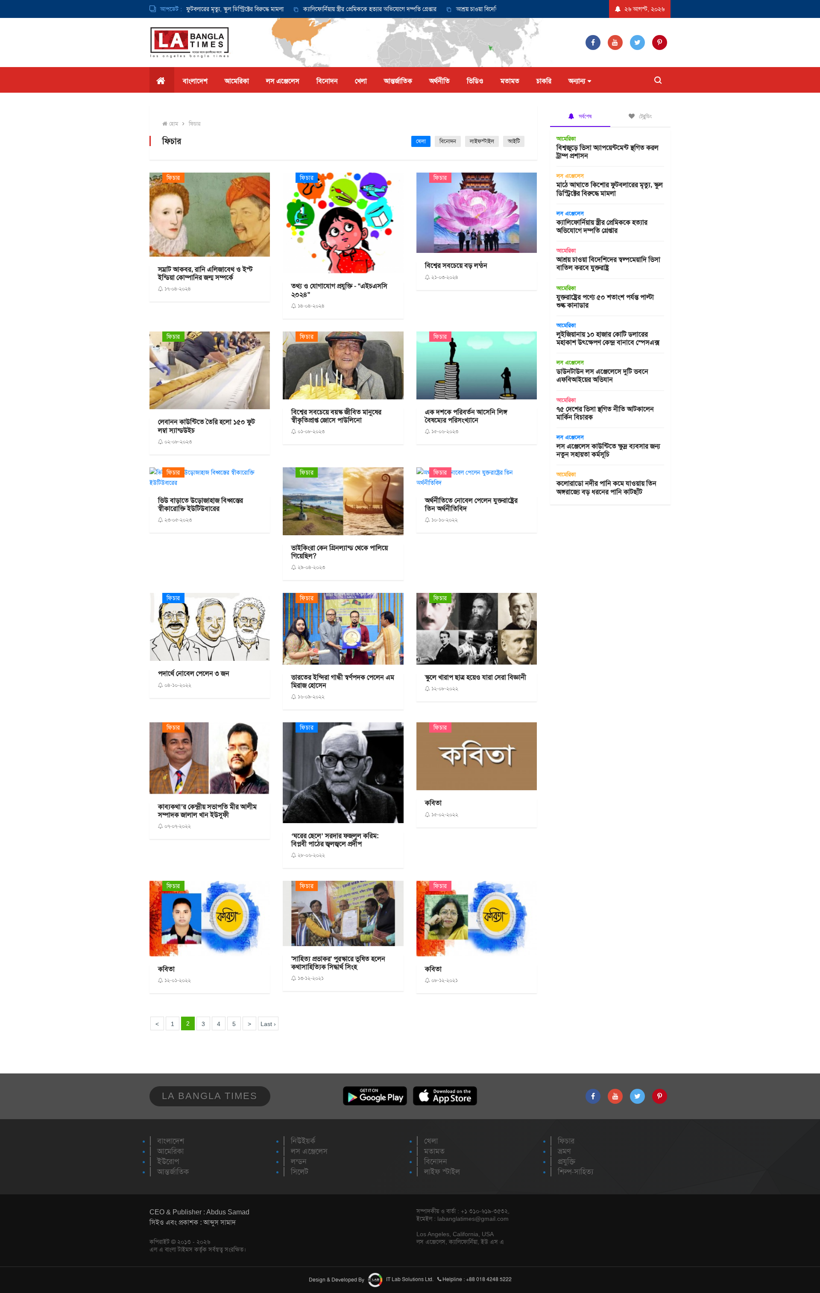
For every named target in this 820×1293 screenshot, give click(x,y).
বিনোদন (327, 80)
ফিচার (194, 123)
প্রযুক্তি (566, 1161)
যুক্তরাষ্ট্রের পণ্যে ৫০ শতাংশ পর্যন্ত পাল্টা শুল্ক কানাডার (605, 301)
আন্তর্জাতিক (398, 80)
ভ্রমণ (564, 1151)
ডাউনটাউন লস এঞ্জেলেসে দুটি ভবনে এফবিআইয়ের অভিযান (602, 375)
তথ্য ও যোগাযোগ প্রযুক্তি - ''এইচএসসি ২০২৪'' (339, 290)
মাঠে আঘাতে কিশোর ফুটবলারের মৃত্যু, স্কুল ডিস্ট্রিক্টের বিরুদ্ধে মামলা (609, 188)
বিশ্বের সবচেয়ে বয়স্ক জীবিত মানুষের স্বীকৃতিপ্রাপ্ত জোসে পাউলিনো (336, 416)
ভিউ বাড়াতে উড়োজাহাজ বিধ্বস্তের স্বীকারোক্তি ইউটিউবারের (200, 504)
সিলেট (299, 1171)
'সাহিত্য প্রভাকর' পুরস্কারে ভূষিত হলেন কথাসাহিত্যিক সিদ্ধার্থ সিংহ (338, 962)
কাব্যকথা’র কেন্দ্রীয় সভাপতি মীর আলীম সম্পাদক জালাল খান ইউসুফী (207, 810)
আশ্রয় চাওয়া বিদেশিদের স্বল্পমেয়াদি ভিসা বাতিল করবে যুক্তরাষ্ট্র (488, 9)
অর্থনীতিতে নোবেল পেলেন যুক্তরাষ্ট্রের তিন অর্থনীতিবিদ (471, 504)
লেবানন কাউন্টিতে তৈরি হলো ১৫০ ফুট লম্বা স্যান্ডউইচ (206, 425)
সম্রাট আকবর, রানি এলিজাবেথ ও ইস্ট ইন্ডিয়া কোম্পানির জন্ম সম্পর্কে (205, 273)
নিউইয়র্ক (303, 1141)
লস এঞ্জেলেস (282, 80)
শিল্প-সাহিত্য (575, 1171)
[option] (325, 9)
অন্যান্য (576, 80)
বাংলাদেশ (195, 80)
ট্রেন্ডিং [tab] (644, 116)
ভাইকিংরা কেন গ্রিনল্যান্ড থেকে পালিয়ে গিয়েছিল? (339, 551)
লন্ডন (299, 1161)
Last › (268, 1023)
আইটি (514, 141)
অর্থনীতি (439, 80)
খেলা (361, 80)
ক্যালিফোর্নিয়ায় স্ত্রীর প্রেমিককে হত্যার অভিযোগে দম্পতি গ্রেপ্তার (334, 9)
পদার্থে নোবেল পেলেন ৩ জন (193, 673)
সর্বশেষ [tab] (584, 116)
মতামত (510, 80)
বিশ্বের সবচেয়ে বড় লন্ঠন (456, 265)
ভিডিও (475, 80)
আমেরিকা (237, 80)
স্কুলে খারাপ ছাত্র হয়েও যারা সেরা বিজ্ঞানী (475, 677)
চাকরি (543, 80)
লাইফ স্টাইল (442, 1171)
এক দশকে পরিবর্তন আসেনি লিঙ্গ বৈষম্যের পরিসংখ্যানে (466, 416)
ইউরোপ (168, 1161)
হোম (172, 123)
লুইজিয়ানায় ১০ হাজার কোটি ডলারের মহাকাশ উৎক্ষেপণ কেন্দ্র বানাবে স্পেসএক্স (607, 338)
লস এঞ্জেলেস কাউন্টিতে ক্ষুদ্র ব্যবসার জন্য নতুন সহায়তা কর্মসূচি (608, 450)
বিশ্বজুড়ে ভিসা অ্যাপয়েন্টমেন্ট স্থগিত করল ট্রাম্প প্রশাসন (607, 151)
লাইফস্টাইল (482, 141)
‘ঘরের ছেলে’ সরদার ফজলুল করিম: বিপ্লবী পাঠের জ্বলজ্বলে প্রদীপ (334, 839)
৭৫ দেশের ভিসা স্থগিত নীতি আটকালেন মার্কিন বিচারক (605, 413)
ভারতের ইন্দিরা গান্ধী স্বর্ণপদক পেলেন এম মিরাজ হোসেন (342, 681)
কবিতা (433, 802)
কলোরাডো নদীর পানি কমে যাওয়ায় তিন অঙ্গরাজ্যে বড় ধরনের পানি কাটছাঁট (606, 487)
